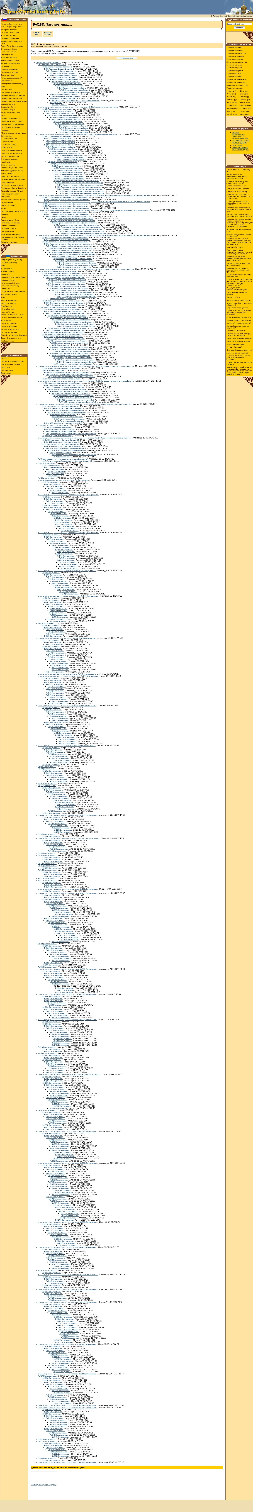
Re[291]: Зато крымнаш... (51, 1249)
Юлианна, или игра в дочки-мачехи (14, 101)
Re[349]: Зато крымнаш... (61, 1437)
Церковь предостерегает (10, 119)
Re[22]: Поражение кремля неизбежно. (71, 126)
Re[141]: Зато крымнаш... (57, 851)
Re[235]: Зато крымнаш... (53, 1026)
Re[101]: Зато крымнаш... (55, 752)
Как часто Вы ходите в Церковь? (239, 341)
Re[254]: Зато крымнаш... (69, 1075)
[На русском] (4, 20)
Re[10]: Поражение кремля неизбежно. (71, 88)
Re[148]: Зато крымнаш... (47, 864)
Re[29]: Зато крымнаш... (57, 541)
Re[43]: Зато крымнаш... (60, 583)
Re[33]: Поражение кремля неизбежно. (69, 157)
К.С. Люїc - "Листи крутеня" (11, 329)
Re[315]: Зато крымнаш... (51, 1346)
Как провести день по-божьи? (12, 168)
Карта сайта (5, 367)
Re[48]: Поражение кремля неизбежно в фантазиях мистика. (83, 233)
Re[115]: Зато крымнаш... (55, 792)
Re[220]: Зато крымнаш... (51, 997)
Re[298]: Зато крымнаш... (61, 1264)
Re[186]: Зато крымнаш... (57, 906)
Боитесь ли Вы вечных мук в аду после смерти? (238, 275)
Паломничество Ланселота (11, 92)
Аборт (3, 116)
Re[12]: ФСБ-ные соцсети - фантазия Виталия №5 (67, 413)
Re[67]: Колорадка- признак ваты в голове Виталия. (69, 288)
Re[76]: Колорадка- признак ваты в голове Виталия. (63, 311)
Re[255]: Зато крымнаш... (51, 1077)
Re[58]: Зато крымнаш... (58, 615)
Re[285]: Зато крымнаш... (62, 1152)
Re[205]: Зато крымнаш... (62, 959)
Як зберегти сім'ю (7, 341)
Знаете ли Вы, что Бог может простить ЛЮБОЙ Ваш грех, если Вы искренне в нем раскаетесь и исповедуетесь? (239, 241)
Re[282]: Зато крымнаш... (57, 1140)
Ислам (3, 208)
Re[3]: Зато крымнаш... (50, 482)
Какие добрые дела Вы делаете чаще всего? (238, 327)
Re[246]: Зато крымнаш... (47, 1047)
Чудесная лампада (8, 147)
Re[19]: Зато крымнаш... (60, 516)
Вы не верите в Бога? (9, 35)
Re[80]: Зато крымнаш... (55, 685)
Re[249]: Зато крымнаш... (55, 1064)
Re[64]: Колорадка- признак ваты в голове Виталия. (63, 276)
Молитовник (5, 274)
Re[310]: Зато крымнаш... (64, 1319)
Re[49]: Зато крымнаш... (68, 596)
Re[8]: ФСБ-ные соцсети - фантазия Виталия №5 (60, 440)
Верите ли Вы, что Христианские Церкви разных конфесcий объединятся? (239, 312)
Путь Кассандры (7, 90)
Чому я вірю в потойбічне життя (13, 292)
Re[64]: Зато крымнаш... (51, 625)
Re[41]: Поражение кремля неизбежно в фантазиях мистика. (70, 219)
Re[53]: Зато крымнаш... (55, 604)
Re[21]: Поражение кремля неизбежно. (69, 124)
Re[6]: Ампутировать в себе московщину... (53, 425)
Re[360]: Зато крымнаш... (59, 1452)
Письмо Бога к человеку (10, 38)
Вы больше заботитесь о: (236, 186)
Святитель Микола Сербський (12, 315)
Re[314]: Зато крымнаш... (67, 1344)
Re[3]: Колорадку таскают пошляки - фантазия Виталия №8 (74, 455)
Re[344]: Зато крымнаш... (59, 1422)
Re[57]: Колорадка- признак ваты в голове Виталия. (74, 261)
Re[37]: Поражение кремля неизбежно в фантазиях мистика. (94, 195)
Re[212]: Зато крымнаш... (61, 984)
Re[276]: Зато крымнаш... (57, 1121)
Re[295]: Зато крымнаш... (57, 1256)
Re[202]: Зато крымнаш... (57, 952)
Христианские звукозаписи (237, 62)
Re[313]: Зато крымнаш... (70, 1332)
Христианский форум (234, 50)
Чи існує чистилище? (9, 300)
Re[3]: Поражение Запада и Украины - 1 (59, 69)
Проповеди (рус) (233, 108)
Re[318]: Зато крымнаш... (57, 1353)
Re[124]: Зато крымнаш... (53, 819)
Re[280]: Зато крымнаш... (53, 1136)
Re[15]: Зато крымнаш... (53, 499)
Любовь (4, 87)
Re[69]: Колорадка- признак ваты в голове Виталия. (72, 292)
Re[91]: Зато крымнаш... (57, 727)
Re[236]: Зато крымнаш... (55, 1028)
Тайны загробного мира (10, 61)
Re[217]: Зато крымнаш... (66, 990)
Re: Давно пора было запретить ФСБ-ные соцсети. (71, 394)
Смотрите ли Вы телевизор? (237, 192)
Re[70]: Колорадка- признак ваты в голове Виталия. (74, 295)
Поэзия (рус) (231, 97)
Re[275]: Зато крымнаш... (55, 1117)
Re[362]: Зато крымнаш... (67, 1462)
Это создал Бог (7, 55)
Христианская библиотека (236, 53)
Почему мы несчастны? (10, 33)
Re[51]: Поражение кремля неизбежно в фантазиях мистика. (67, 240)
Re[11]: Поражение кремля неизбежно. (73, 90)
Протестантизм (7, 203)
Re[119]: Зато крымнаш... (62, 800)
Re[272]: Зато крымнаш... (61, 1188)
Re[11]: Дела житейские (51, 465)
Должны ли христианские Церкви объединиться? (239, 235)
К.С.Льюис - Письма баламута (12, 185)
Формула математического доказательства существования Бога (240, 135)
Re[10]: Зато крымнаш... (57, 488)
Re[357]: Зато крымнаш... (57, 1450)
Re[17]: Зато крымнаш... (57, 503)
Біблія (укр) (244, 91)
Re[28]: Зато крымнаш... (55, 539)
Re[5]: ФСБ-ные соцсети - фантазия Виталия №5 (75, 400)
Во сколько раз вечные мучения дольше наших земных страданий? (238, 357)
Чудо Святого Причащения (11, 234)
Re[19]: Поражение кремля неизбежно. (66, 120)
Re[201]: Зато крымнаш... (55, 950)
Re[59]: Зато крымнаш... (60, 617)
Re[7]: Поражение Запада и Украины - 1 (66, 96)
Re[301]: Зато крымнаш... (57, 1298)
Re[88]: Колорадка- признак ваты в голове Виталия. (65, 387)
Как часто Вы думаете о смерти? (239, 323)
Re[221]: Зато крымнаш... (53, 999)
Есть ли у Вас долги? (234, 347)
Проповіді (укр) (245, 108)
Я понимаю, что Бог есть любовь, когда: (239, 230)
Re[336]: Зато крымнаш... (61, 1401)
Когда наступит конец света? (237, 308)
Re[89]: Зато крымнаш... (55, 712)
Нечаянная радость (8, 110)
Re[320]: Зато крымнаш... (61, 1363)
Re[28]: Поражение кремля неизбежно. (60, 141)
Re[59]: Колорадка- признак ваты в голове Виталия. (78, 265)
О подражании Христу (9, 49)
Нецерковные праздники (10, 127)
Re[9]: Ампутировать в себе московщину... (61, 432)
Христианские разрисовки (11, 113)
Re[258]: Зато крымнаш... (53, 1085)
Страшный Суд (7, 66)
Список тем (36, 33)
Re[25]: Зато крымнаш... (68, 533)
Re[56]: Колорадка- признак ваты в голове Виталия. (72, 259)
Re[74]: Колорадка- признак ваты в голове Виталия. (57, 307)
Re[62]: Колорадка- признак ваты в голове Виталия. (57, 271)
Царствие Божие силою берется (13, 211)
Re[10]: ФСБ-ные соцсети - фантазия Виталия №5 (63, 408)
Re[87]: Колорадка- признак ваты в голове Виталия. (63, 385)
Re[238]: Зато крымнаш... (59, 1032)
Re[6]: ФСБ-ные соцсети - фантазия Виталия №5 (77, 402)
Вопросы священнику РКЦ (236, 82)
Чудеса (3, 217)
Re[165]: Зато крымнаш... (53, 862)
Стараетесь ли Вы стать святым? (239, 320)
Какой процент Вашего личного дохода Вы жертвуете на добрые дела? (239, 209)
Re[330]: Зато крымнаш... (55, 1384)
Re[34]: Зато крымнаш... (66, 552)
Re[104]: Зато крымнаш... (61, 758)
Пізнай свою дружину (9, 326)
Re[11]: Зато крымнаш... (58, 491)
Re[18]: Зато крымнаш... (58, 514)
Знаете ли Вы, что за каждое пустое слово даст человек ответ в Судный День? (239, 196)
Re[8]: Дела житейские (46, 463)
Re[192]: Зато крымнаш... (68, 935)
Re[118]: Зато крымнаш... (61, 798)
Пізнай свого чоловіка (9, 324)
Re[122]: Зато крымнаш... (68, 815)
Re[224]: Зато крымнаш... (59, 1015)
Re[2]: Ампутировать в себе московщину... (67, 417)
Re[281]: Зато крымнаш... (55, 1138)
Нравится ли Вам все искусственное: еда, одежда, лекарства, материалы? (237, 176)
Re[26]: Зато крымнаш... (51, 535)
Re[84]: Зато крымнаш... (58, 699)
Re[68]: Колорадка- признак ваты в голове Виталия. (71, 290)
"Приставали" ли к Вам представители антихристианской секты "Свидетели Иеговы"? (239, 252)
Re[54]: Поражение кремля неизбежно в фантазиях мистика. (72, 254)
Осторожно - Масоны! (9, 242)
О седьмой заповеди (8, 145)
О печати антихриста (9, 139)
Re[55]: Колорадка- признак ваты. (64, 257)
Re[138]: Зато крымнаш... (51, 836)
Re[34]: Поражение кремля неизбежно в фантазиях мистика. (78, 187)
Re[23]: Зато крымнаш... (68, 529)
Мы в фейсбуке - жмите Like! (11, 24)
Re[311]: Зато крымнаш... (66, 1321)
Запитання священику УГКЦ (237, 85)
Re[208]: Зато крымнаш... (53, 973)
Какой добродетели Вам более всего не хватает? (238, 264)
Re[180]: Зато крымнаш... (51, 883)
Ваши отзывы (6, 373)
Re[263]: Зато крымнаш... (61, 1104)
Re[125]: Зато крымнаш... (55, 822)
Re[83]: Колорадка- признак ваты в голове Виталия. (74, 360)
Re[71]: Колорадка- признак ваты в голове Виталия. (76, 297)
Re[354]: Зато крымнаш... (53, 1446)
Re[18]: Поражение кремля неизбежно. (64, 117)
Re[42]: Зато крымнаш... (58, 581)
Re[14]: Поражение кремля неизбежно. (57, 109)
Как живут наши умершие (10, 63)
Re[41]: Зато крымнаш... (57, 579)
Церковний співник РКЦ (10, 286)
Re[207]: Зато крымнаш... (51, 971)
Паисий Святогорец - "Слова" (12, 191)
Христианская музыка (235, 59)
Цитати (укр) (244, 111)
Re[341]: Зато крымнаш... (53, 1416)
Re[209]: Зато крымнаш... (55, 978)
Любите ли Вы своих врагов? (237, 353)
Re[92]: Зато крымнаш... (58, 716)
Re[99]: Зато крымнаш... (51, 748)
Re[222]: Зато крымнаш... (55, 1003)
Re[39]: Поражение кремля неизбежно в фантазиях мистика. (67, 200)
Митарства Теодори (8, 303)
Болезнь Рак (237, 145)
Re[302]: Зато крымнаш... (68, 1302)
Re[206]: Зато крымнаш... (68, 969)
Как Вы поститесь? (234, 297)
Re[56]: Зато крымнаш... (58, 609)
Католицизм (5, 197)
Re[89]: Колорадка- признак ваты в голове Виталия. (67, 389)
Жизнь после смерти (9, 58)
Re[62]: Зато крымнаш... (47, 623)
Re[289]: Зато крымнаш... (57, 1283)
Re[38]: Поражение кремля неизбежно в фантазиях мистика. (65, 198)
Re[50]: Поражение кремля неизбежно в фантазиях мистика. (65, 238)
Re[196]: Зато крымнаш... (47, 967)
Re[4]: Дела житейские (61, 457)
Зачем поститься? (8, 75)
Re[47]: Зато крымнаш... (68, 592)
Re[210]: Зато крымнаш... (57, 980)
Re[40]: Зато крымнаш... (55, 577)
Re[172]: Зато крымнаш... (47, 878)
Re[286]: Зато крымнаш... (64, 1155)
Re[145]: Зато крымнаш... (59, 849)
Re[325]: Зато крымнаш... (64, 1361)
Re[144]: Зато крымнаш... (57, 847)
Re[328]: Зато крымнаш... (51, 1378)
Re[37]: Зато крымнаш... (67, 571)
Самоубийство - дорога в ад (11, 121)
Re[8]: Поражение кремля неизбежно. (67, 84)
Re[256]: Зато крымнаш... (53, 1079)
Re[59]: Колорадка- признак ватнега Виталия (74, 267)
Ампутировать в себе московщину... (63, 98)
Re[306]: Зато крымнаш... (57, 1311)
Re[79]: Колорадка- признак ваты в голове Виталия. (69, 318)
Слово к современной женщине (13, 179)
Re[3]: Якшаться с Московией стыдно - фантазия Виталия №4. (71, 377)
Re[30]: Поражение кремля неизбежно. (64, 151)
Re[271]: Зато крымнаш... (59, 1178)
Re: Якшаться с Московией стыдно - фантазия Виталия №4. (66, 373)
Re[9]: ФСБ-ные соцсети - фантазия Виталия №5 (60, 406)
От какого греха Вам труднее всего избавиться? (239, 304)
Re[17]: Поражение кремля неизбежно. (62, 115)
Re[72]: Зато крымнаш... (60, 663)
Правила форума (48, 33)
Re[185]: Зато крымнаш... (55, 904)
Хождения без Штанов (240, 141)
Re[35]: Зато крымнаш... (68, 558)
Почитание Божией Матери (11, 150)
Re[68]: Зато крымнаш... (57, 653)
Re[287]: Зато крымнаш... (66, 1157)
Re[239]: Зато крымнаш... (61, 1034)
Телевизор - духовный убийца (12, 171)
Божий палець (6, 306)
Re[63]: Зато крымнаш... (53, 642)
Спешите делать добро (10, 156)
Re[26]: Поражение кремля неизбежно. (57, 136)
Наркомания (5, 130)
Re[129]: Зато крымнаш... (62, 830)
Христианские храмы (234, 74)
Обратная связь (7, 370)
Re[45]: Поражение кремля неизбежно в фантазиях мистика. (78, 227)
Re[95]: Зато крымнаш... (64, 735)
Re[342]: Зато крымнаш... (55, 1418)
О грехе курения (7, 142)
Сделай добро (232, 114)
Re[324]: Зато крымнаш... (62, 1359)
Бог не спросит (6, 81)
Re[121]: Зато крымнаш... (66, 805)
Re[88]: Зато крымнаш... (53, 710)
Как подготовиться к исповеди (12, 84)
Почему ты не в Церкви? (10, 72)
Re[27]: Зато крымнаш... (53, 537)
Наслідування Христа (9, 295)
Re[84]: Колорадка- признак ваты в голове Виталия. (76, 326)
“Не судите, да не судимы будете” (13, 133)
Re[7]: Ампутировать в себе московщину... (57, 427)
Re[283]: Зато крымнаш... (59, 1142)
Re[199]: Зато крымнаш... (51, 946)
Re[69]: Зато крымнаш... (55, 655)
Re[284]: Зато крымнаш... (61, 1144)
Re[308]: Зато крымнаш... (61, 1315)
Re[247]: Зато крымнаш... (51, 1049)
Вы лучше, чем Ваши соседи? (238, 189)
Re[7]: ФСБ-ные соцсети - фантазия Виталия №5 (85, 404)
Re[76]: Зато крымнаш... (53, 680)
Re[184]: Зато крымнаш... (53, 897)
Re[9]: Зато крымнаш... (54, 486)
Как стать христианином (10, 194)
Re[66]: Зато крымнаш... (55, 630)
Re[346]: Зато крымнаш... (57, 1433)
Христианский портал (16, 20)
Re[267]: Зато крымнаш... (47, 1110)
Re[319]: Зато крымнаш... (59, 1355)
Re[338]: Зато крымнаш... (67, 1405)
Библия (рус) (231, 91)
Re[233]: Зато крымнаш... (51, 1022)
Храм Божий (5, 162)
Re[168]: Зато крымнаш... (51, 876)
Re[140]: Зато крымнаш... (55, 845)
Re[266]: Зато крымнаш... (68, 1163)
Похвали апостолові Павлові (12, 318)
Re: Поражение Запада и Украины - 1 (52, 65)
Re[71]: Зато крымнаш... (58, 661)
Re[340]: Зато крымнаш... (53, 1412)
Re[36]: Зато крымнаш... (70, 564)
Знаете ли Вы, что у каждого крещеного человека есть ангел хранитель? (238, 270)
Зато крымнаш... (56, 103)
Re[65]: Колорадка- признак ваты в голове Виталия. (65, 278)
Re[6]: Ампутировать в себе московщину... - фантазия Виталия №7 (63, 459)
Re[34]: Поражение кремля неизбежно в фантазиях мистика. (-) (79, 183)
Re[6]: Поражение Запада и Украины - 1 (64, 75)
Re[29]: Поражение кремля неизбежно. (62, 149)
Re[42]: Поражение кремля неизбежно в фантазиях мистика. (72, 221)
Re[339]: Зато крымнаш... (51, 1410)
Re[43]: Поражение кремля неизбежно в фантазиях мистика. (74, 223)
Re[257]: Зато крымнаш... (53, 1081)
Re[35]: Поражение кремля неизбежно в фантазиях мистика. (80, 189)
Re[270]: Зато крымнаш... (57, 1171)
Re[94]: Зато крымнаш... (62, 733)
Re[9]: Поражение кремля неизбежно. (69, 86)
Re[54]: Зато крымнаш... (57, 613)
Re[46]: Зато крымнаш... (66, 590)
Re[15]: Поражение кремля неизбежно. (58, 111)
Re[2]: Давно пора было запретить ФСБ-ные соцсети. (73, 396)
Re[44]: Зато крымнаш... (62, 585)
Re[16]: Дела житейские (57, 472)
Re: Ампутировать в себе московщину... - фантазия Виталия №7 (76, 101)
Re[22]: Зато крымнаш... (66, 526)
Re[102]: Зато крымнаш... (57, 754)
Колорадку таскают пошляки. (61, 453)
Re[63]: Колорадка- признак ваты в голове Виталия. (61, 273)
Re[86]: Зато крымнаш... (67, 706)
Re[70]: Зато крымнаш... (57, 657)
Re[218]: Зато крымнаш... (67, 994)
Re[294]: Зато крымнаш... (55, 1254)
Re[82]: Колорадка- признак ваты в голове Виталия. (74, 324)
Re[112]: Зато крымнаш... (47, 786)
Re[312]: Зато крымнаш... (68, 1323)
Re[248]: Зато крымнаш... (53, 1051)
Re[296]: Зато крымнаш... (59, 1262)
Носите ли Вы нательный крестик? (240, 350)
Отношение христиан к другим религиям (12, 238)
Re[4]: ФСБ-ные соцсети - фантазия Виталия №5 (73, 398)
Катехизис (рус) (232, 105)
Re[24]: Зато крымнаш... (70, 531)
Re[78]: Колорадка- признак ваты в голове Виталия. (67, 316)
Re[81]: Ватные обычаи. (60, 345)
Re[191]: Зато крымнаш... (66, 933)
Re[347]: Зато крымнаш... (59, 1435)
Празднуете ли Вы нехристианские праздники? (237, 289)
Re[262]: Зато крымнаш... (59, 1091)
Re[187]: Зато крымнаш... (59, 908)
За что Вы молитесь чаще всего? (239, 317)
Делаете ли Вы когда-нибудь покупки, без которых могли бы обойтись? (238, 203)
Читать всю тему (126, 58)
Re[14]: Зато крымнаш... (51, 497)
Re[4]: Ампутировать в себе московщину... (70, 421)
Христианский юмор (234, 76)
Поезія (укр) (244, 97)
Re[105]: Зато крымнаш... (62, 760)
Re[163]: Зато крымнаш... (47, 855)
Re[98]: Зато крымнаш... (67, 746)
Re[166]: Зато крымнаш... (51, 872)
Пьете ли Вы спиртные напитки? (239, 300)
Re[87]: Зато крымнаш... (51, 708)
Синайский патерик (8, 229)
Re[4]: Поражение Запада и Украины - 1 (61, 71)
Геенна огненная (7, 182)
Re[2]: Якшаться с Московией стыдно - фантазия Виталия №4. (69, 375)
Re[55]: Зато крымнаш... (57, 607)
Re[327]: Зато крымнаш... (47, 1376)
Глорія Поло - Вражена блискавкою (14, 335)
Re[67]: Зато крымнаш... (57, 632)
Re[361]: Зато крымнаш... (61, 1454)
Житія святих (6, 321)
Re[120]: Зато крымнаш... (64, 803)
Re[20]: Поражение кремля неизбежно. (68, 122)
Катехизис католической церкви (13, 200)
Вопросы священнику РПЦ (236, 79)
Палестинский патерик (9, 226)
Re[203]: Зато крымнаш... (59, 954)
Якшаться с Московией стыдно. (54, 370)
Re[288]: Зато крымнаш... (68, 1245)
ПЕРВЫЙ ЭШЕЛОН (239, 143)
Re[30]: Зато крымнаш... (58, 543)
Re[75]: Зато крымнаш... (53, 682)
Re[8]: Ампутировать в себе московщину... (59, 429)
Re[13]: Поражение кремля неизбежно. (78, 107)
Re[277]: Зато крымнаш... (55, 1129)
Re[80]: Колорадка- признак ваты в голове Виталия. (71, 320)
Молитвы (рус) (232, 100)
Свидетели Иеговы (8, 205)
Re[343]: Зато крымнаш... (57, 1420)
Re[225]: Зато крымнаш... (61, 1018)
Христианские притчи (235, 71)
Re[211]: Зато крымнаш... (59, 982)
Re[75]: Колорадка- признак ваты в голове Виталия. (61, 309)
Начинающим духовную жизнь (12, 124)
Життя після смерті (8, 309)
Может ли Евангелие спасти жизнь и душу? (240, 149)
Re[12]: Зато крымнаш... (60, 493)
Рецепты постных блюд (10, 220)
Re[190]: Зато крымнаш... (64, 914)
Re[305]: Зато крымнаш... (51, 1273)
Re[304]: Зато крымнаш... (53, 1306)
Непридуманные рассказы (11, 223)
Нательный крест (7, 174)
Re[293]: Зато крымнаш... (53, 1252)
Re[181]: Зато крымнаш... (53, 885)
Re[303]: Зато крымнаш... (47, 1271)
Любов (3, 266)
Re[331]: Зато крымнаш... (57, 1386)
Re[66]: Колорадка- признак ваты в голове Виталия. (67, 280)
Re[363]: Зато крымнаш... (47, 1458)
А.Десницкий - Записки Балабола (13, 188)
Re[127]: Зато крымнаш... (59, 826)
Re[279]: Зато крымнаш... (51, 1134)
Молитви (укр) (245, 100)
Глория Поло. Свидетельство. (12, 46)
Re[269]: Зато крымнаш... (55, 1169)
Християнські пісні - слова (10, 283)
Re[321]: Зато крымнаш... (62, 1372)
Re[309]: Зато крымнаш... (62, 1317)
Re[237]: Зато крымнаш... (57, 1030)
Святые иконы (6, 136)
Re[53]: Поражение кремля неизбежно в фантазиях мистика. (70, 248)
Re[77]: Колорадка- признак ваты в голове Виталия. (65, 313)
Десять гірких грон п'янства (11, 338)
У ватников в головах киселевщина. (63, 299)
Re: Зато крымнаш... (59, 105)
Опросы (4, 359)
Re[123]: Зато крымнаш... (51, 817)
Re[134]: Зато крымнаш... (69, 838)
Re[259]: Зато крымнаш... (55, 1087)
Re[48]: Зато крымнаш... (70, 594)
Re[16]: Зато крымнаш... (55, 501)
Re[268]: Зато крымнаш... (53, 1167)
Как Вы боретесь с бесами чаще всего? (238, 171)
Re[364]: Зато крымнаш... (51, 1460)
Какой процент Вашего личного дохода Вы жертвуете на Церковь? (240, 215)
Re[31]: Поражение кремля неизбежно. (66, 153)
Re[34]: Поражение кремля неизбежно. (71, 160)
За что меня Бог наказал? (10, 69)
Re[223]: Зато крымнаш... (57, 1005)
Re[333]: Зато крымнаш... (61, 1391)
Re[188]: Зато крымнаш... (61, 910)
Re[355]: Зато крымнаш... (55, 1448)
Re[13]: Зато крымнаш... (68, 495)
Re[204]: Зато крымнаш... (61, 956)
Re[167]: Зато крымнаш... (53, 874)
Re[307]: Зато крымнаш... (59, 1313)
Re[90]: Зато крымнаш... (57, 714)
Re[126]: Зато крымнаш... (57, 824)
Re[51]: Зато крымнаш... (53, 602)
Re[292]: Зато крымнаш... (53, 1294)
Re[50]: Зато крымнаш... (51, 598)
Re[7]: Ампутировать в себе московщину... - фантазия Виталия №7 (67, 461)
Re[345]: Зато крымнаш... (57, 1427)
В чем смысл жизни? (8, 52)
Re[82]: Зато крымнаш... (57, 691)
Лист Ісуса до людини (9, 332)
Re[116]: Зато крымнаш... (57, 794)
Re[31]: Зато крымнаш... (60, 545)
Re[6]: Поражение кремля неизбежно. (64, 80)
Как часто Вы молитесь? (236, 331)
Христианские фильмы (235, 56)
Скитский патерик (7, 232)
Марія (3, 297)
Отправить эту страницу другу (12, 361)
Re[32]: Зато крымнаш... (62, 547)
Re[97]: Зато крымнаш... (68, 739)
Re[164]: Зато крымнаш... (51, 857)
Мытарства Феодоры (9, 30)
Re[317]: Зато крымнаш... (55, 1351)
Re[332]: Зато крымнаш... (59, 1389)
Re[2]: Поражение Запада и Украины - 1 (57, 67)
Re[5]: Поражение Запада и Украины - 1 (63, 73)
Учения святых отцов (234, 88)
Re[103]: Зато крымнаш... (59, 756)
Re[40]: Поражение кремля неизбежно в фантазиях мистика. (69, 217)
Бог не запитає (6, 268)
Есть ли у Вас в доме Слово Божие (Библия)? (239, 363)
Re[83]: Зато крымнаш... (57, 697)
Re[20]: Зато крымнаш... (62, 518)
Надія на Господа (7, 312)
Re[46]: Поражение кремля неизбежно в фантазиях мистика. (80, 229)
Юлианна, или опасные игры (12, 98)
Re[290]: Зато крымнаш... (67, 1247)
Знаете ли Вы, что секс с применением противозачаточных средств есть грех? (239, 258)
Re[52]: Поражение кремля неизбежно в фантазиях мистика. (69, 246)
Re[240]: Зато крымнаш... (62, 1039)
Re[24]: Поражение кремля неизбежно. (75, 130)
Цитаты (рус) (231, 111)
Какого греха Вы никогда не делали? (237, 293)
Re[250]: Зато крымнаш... (57, 1066)
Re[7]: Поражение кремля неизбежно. (66, 82)
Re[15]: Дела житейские (55, 469)
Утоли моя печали (8, 104)
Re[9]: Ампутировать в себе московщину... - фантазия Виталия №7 (71, 434)
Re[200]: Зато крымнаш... (53, 948)
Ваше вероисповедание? (236, 344)
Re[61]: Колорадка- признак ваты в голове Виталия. (86, 269)
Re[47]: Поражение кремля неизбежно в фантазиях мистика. (81, 231)
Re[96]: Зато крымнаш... (66, 737)
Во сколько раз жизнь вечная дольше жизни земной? (237, 182)
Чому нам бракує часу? (9, 263)
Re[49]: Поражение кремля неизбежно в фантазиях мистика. (94, 235)
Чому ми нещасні (7, 271)
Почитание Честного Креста (11, 153)
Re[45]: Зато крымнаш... (64, 588)
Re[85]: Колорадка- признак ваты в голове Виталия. (86, 366)
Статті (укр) (244, 94)
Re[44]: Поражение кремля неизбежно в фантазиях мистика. (76, 225)
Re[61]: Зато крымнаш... (67, 638)
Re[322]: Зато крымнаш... (61, 1357)
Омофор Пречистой (8, 165)
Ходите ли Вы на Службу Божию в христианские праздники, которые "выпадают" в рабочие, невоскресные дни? (239, 282)
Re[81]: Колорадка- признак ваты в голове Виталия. (72, 322)
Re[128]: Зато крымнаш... (61, 828)
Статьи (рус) (231, 94)
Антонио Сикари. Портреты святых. (11, 42)
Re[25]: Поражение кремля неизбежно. (78, 134)
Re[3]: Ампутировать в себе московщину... (68, 419)
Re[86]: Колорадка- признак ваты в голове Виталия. (61, 368)
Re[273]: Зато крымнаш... (51, 1112)
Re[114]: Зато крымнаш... (53, 790)
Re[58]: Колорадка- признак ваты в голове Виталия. (76, 263)
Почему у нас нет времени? (11, 78)
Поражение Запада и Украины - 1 (48, 63)
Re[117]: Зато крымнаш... (59, 796)
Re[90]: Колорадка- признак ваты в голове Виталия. (69, 391)
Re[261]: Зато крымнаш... (57, 1089)
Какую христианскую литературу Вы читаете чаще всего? (239, 334)
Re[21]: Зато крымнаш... (64, 520)
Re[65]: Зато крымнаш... (53, 628)
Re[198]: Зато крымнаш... (47, 944)
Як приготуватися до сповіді (11, 260)
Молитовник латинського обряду (13, 277)
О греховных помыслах (9, 159)
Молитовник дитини (8, 280)
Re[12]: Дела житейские (53, 467)
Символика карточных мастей (12, 176)
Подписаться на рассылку (11, 364)
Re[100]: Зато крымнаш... (53, 750)
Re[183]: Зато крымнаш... (51, 891)
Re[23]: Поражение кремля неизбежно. (73, 128)
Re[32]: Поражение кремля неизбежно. (68, 155)
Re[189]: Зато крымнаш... (62, 912)
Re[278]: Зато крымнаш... (67, 1131)
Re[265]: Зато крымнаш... (61, 1093)
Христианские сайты (234, 65)
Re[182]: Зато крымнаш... (68, 889)
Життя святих (245, 103)
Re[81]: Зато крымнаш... (57, 687)
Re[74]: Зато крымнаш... (51, 678)
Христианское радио (234, 68)
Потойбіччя (5, 289)
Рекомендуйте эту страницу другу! (43, 1485)
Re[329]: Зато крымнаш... (53, 1382)
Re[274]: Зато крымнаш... (53, 1115)
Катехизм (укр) (245, 105)
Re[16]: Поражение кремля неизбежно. (60, 113)
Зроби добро (244, 114)
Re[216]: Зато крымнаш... (64, 988)
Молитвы (4, 214)
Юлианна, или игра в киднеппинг (13, 95)
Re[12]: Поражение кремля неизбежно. (75, 92)
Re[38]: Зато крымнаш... (51, 573)
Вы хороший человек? (235, 247)
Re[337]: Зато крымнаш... (62, 1403)
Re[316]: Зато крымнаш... (53, 1349)
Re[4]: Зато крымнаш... (52, 484)
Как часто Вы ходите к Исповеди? (239, 338)
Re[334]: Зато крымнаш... (62, 1393)
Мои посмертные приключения (12, 27)
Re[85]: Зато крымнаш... (60, 701)
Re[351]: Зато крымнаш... (47, 1439)
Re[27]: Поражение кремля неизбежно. (58, 139)
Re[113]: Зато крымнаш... (51, 788)
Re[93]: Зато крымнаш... (60, 718)
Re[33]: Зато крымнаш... (64, 550)
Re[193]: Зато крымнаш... (70, 937)
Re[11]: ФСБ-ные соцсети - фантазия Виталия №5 (65, 410)
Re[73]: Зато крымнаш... (67, 674)
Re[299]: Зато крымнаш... (62, 1266)
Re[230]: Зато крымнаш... (67, 1020)
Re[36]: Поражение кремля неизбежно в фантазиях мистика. (80, 185)
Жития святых (232, 103)
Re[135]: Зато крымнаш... (47, 834)
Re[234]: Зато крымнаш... (51, 1024)
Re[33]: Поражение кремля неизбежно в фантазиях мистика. (76, 181)
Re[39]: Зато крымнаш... (53, 575)
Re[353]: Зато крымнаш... (51, 1443)
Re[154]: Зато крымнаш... (47, 853)
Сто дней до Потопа (8, 107)
